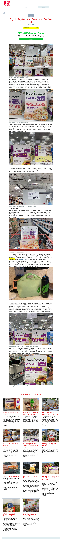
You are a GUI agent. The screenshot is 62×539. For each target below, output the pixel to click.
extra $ (21, 259)
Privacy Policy (16, 538)
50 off (24, 259)
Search (43, 7)
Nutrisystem (26, 27)
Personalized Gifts (30, 10)
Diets (37, 27)
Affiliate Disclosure (24, 538)
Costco (32, 27)
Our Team (30, 538)
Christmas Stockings (8, 10)
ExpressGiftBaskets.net (44, 538)
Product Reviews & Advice (42, 10)
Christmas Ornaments (19, 10)
